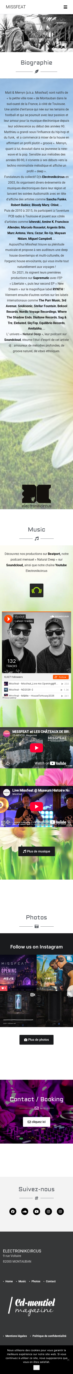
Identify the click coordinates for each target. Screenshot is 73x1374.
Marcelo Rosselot (33, 227)
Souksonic (25, 306)
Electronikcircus (53, 177)
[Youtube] (36, 1211)
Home (9, 1281)
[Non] (68, 1360)
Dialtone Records (45, 317)
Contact (51, 1281)
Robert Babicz (20, 205)
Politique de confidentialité (49, 1336)
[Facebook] (12, 1211)
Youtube (61, 565)
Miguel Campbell (40, 239)
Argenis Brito (56, 227)
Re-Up (48, 233)
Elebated (20, 323)
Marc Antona (16, 233)
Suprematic (41, 278)
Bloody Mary (40, 205)
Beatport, (55, 554)
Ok (36, 1367)
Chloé (55, 205)
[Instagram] (48, 1211)
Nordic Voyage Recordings (37, 312)
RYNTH (58, 289)
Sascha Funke (56, 199)
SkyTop (32, 323)
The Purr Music (49, 300)
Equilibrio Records (52, 323)
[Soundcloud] (24, 1211)
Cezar (39, 233)
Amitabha (35, 328)
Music (22, 1281)
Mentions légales (16, 1336)
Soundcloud (12, 340)
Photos (36, 1281)
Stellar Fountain (45, 306)
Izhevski (34, 222)
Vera (30, 233)
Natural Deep (32, 334)
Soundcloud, (15, 565)
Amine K (48, 222)
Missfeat (16, 6)
